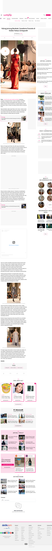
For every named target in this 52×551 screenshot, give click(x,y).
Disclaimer (39, 538)
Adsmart (30, 530)
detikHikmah (23, 538)
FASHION (8, 18)
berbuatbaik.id (31, 527)
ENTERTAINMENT (15, 18)
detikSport (16, 535)
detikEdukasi (17, 528)
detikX (22, 533)
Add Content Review (7, 464)
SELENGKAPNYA (18, 404)
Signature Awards (31, 533)
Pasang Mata (30, 528)
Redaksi (39, 527)
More (46, 86)
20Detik (22, 535)
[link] (18, 410)
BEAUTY (26, 18)
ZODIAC (37, 18)
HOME (4, 18)
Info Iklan (39, 535)
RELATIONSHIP (32, 18)
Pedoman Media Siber (41, 528)
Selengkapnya (7, 467)
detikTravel (22, 527)
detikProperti (17, 540)
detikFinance (17, 530)
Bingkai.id (30, 538)
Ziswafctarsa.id (31, 540)
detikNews (16, 527)
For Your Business (31, 543)
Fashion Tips (31, 20)
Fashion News (17, 20)
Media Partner (40, 533)
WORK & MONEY (44, 18)
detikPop (22, 540)
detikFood (22, 528)
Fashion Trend (24, 20)
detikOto (16, 538)
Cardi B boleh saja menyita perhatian (11, 99)
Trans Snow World (31, 535)
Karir (38, 530)
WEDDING (21, 18)
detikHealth (22, 530)
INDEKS (49, 18)
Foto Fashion (37, 20)
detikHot (16, 533)
